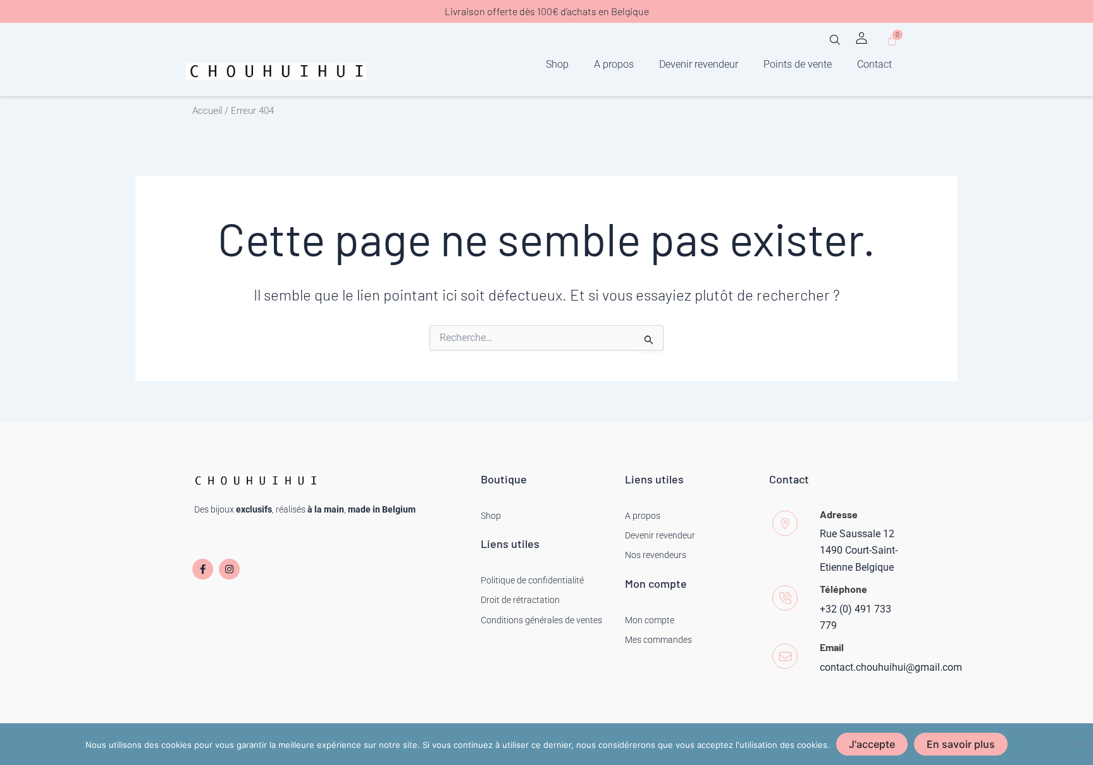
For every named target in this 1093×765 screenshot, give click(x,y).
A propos (614, 64)
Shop (557, 64)
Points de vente (797, 64)
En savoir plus (961, 744)
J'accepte (872, 744)
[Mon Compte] (861, 38)
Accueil (207, 110)
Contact (874, 64)
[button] (835, 44)
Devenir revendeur (698, 64)
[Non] (1077, 744)
